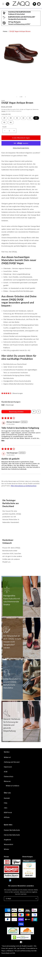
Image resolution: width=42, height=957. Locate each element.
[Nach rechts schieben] (25, 97)
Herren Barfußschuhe (12, 835)
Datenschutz (8, 776)
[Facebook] (21, 942)
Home (5, 31)
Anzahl (4, 127)
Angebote (7, 839)
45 (4, 122)
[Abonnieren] (36, 898)
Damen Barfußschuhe (12, 830)
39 (4, 118)
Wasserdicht (8, 844)
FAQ (5, 803)
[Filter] (34, 411)
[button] (7, 4)
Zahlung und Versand (11, 762)
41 (17, 118)
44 (36, 118)
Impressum (8, 767)
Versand (3, 111)
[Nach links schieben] (17, 97)
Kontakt (7, 798)
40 (11, 118)
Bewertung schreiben (16, 412)
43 (30, 118)
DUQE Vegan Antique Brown (20, 31)
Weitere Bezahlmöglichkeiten (21, 148)
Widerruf (7, 757)
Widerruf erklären (12, 786)
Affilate (7, 817)
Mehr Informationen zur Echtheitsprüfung (23, 486)
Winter (6, 849)
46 (11, 122)
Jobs (5, 808)
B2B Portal (8, 812)
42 (23, 118)
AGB (5, 771)
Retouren (7, 781)
